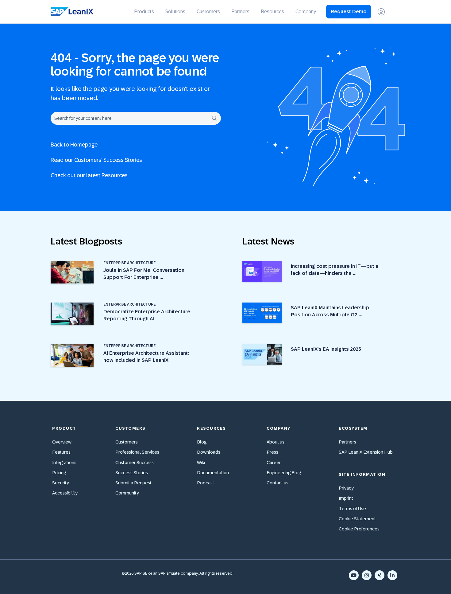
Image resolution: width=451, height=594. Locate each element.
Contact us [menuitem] (277, 482)
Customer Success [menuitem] (134, 462)
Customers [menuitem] (208, 11)
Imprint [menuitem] (346, 498)
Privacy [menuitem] (346, 487)
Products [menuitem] (144, 11)
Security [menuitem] (60, 482)
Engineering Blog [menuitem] (284, 472)
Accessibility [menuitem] (65, 492)
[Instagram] (367, 575)
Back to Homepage (74, 145)
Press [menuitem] (272, 452)
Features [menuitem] (61, 452)
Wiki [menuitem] (201, 462)
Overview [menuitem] (61, 441)
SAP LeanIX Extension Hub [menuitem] (366, 452)
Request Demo (349, 11)
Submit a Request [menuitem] (133, 482)
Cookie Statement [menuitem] (357, 518)
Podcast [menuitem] (205, 482)
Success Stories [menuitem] (131, 472)
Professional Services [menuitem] (137, 452)
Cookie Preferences (359, 528)
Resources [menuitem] (272, 11)
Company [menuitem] (305, 11)
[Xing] (379, 575)
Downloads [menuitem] (208, 452)
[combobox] (136, 118)
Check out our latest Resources (89, 175)
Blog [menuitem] (201, 441)
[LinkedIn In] (392, 575)
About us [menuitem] (275, 441)
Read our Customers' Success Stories (96, 160)
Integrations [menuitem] (64, 462)
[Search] (214, 118)
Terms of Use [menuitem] (352, 508)
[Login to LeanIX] (381, 12)
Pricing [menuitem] (59, 472)
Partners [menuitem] (240, 11)
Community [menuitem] (127, 492)
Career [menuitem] (274, 462)
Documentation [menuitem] (213, 472)
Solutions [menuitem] (175, 11)
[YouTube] (354, 575)
